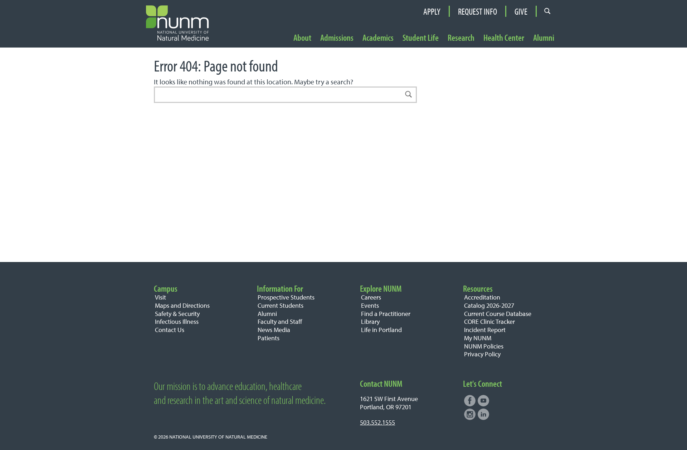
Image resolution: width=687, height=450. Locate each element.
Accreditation (482, 297)
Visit (160, 297)
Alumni (543, 38)
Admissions (337, 38)
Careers (371, 297)
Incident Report (485, 330)
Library (370, 321)
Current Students (280, 305)
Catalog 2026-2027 (489, 305)
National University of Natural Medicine (218, 437)
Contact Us (169, 330)
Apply (431, 11)
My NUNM (477, 338)
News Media (274, 330)
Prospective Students (286, 297)
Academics (378, 38)
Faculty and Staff (280, 321)
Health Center (503, 38)
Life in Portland (381, 330)
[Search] (408, 95)
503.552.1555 (377, 422)
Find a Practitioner (385, 314)
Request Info (477, 11)
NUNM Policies (483, 346)
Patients (268, 338)
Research (461, 38)
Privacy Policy (482, 354)
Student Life (421, 38)
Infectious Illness (177, 321)
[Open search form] (547, 11)
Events (370, 305)
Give (521, 11)
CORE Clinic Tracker (489, 321)
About (302, 38)
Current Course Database (497, 314)
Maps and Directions (182, 305)
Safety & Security (177, 314)
